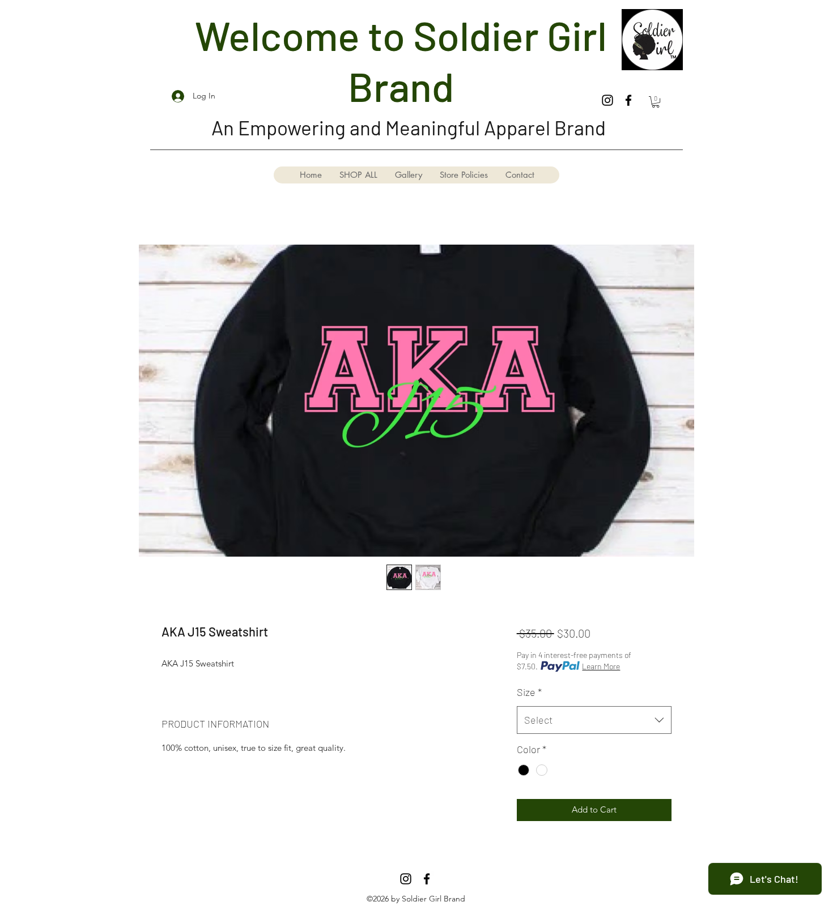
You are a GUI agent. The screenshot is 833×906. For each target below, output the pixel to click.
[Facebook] (628, 100)
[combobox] (594, 720)
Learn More (601, 666)
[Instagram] (607, 100)
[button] (655, 102)
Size (529, 692)
